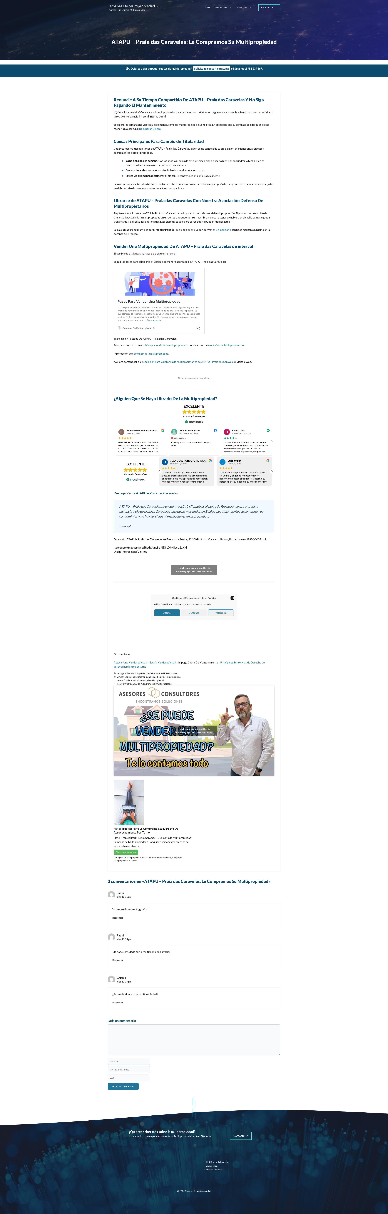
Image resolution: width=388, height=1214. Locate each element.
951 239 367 (255, 68)
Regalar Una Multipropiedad (130, 662)
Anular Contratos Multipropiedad (134, 676)
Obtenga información (126, 852)
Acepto (167, 612)
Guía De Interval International (162, 673)
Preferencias (220, 612)
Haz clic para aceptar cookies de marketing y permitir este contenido (194, 570)
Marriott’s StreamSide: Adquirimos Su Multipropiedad (144, 683)
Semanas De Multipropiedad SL (134, 6)
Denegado (194, 612)
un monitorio (223, 229)
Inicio (207, 7)
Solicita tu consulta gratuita (211, 68)
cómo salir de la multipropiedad (150, 353)
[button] (232, 598)
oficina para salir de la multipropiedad (164, 345)
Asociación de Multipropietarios (226, 345)
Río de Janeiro (173, 676)
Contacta (265, 7)
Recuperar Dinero (150, 128)
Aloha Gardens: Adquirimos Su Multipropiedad (140, 680)
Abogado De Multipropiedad (131, 673)
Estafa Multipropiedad (162, 662)
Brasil (155, 676)
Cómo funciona (220, 7)
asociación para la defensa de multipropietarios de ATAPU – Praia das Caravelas (188, 361)
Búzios (162, 676)
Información (242, 7)
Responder (117, 917)
